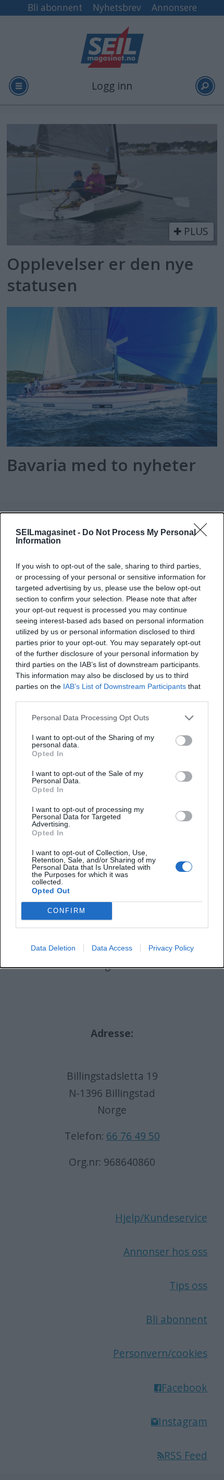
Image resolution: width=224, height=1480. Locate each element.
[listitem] (112, 717)
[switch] (184, 740)
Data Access (112, 948)
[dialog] (112, 740)
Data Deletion (53, 948)
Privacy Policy (171, 948)
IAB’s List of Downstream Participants (124, 686)
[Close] (204, 533)
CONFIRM (66, 911)
